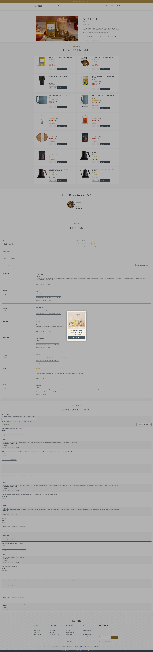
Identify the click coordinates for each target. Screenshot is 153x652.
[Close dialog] (85, 312)
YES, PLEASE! (76, 337)
